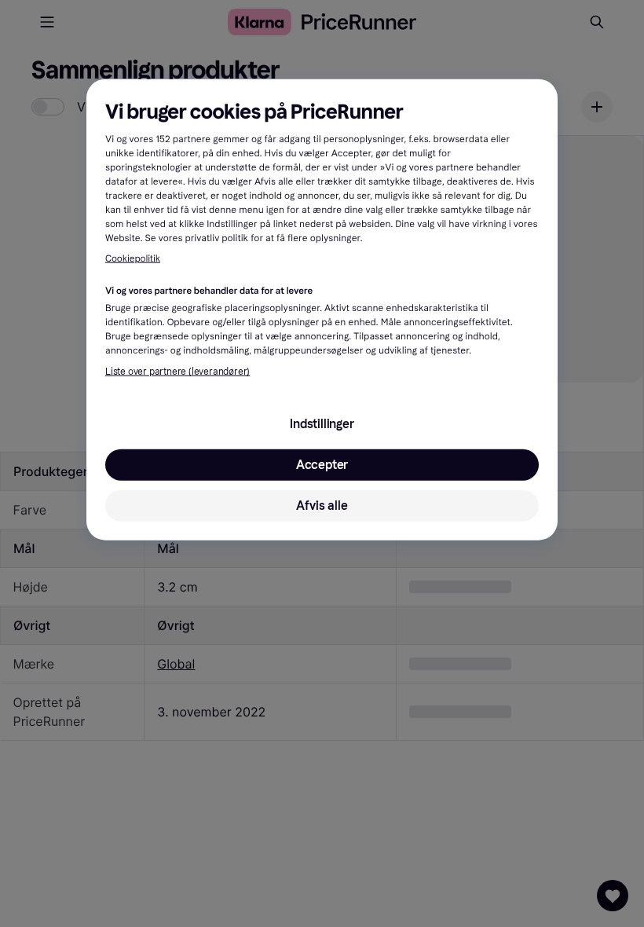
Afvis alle (321, 505)
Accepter (322, 464)
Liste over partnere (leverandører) (177, 371)
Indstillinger (321, 423)
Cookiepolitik (132, 259)
